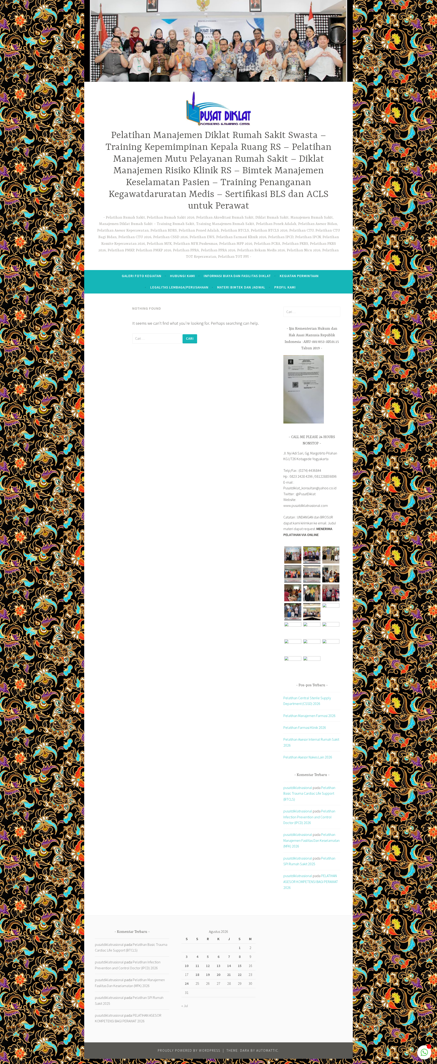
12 (208, 965)
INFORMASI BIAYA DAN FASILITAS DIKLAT (237, 276)
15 (239, 965)
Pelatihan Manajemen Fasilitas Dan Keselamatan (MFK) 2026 (311, 840)
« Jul (184, 1005)
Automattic (267, 1050)
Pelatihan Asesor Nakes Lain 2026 (307, 757)
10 (186, 965)
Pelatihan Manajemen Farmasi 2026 (309, 715)
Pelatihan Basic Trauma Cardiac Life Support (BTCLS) (309, 793)
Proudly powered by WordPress (189, 1050)
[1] (424, 1054)
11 (197, 965)
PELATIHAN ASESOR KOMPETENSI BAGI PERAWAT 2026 (310, 881)
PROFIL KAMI (285, 287)
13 (218, 965)
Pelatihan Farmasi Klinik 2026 (304, 727)
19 (208, 974)
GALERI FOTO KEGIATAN (141, 276)
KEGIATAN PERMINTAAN (299, 276)
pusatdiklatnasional (297, 787)
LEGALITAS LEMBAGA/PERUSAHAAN (179, 287)
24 (186, 983)
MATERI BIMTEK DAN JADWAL (241, 287)
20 (218, 974)
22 (239, 974)
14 (229, 965)
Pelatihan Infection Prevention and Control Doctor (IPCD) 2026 (309, 817)
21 (229, 974)
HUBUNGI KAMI (182, 276)
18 (197, 974)
